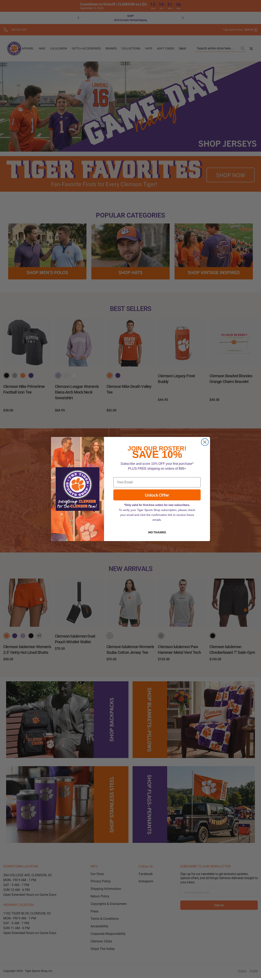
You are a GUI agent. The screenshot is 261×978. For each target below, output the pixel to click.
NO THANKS (157, 532)
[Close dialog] (204, 442)
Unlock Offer (157, 494)
